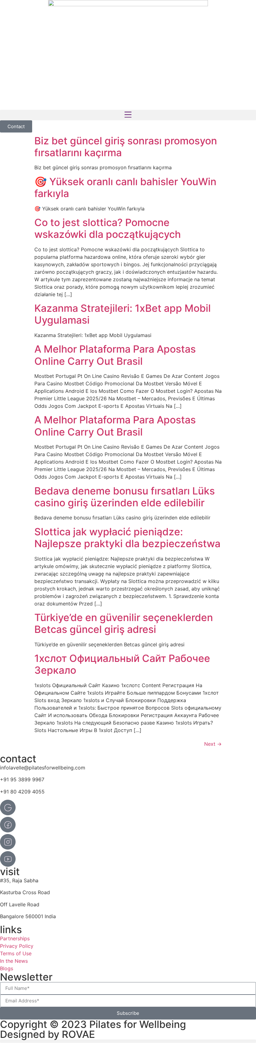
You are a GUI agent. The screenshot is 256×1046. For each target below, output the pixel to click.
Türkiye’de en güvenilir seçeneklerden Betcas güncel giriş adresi (123, 623)
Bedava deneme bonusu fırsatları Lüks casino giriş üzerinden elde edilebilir (124, 497)
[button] (128, 115)
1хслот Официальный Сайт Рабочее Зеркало (122, 664)
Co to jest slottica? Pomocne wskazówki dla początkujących (107, 228)
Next (213, 744)
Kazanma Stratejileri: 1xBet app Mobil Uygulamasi (122, 314)
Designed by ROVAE (47, 1034)
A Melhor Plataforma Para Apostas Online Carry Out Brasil (115, 355)
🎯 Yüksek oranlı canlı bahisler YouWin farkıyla (125, 188)
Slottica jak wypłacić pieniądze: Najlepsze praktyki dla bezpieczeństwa (127, 538)
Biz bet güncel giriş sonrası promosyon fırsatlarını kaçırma (125, 147)
